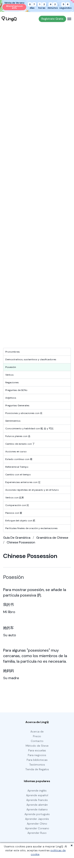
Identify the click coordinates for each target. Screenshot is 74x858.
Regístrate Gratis (52, 18)
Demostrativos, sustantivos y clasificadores (30, 359)
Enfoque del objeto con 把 (20, 520)
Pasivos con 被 (13, 512)
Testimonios (37, 764)
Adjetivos (10, 397)
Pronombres (12, 351)
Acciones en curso (16, 451)
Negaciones (12, 382)
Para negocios (37, 755)
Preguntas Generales (17, 405)
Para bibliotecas (37, 760)
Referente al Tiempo (16, 466)
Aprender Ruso (37, 833)
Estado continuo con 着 (18, 459)
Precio (37, 736)
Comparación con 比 (17, 505)
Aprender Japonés (37, 819)
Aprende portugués (37, 814)
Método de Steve (37, 745)
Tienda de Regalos (37, 769)
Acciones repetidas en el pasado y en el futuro (32, 489)
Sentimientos (13, 420)
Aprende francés (37, 800)
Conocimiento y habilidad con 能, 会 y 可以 (29, 428)
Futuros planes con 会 (17, 436)
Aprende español (37, 795)
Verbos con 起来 (14, 497)
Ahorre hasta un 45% (14, 7)
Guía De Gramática (16, 538)
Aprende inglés (37, 790)
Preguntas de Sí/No (16, 390)
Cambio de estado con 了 (20, 443)
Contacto (37, 741)
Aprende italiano (37, 809)
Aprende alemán (37, 804)
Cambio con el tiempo (18, 474)
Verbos (9, 374)
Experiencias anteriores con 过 (22, 482)
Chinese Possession (21, 542)
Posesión (10, 367)
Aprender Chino (37, 823)
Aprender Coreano (37, 828)
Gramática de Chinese (52, 538)
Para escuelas (37, 750)
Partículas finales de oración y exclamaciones (31, 528)
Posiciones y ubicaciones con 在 (23, 413)
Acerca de (37, 731)
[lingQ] (9, 19)
